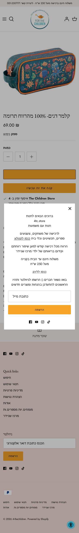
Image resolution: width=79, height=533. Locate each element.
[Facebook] (30, 321)
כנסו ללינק (39, 272)
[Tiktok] (48, 321)
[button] (71, 525)
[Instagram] (42, 321)
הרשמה (39, 310)
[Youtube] (36, 321)
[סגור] (69, 208)
